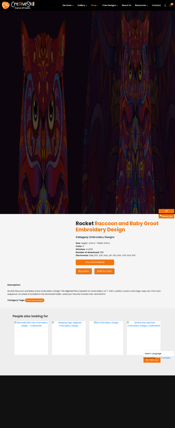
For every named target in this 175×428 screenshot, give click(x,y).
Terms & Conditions (109, 418)
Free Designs (109, 5)
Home (18, 405)
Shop (93, 5)
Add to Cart (104, 271)
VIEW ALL (153, 360)
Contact (156, 5)
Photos (18, 415)
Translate (165, 357)
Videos (18, 420)
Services (67, 5)
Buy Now (84, 271)
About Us (126, 5)
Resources (140, 5)
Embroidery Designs (22, 27)
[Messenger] (166, 216)
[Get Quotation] (166, 211)
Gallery (81, 5)
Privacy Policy (106, 423)
